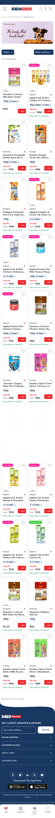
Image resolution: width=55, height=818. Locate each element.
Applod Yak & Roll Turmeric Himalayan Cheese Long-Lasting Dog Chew (14, 270)
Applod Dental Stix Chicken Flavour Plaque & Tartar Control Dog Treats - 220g (14, 327)
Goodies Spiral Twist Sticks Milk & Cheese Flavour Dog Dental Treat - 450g (14, 445)
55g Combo (35, 105)
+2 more (13, 162)
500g (32, 162)
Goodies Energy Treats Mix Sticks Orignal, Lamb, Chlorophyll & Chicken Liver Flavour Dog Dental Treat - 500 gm (40, 156)
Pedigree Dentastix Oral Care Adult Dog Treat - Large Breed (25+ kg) (14, 213)
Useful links (8, 753)
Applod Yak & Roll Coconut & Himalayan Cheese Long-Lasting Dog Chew (39, 556)
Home (4, 17)
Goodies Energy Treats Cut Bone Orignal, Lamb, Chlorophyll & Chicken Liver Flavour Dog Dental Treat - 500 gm (40, 445)
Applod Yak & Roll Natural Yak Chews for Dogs (13, 556)
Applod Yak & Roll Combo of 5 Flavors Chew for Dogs (39, 99)
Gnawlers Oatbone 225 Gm (39, 613)
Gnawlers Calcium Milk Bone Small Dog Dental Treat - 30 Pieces (13, 95)
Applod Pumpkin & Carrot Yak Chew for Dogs (40, 213)
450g (32, 390)
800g (6, 619)
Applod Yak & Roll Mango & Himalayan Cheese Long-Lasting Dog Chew (14, 499)
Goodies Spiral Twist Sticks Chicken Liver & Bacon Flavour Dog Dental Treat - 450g (40, 385)
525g (6, 390)
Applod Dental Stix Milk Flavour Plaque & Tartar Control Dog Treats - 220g (40, 270)
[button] (6, 8)
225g (32, 619)
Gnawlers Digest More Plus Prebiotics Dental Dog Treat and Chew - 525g (14, 385)
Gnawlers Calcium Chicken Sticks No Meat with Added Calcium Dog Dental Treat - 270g (40, 327)
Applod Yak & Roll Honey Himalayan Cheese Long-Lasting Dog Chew (39, 499)
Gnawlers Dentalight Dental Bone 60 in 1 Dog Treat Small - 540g (14, 156)
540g (6, 162)
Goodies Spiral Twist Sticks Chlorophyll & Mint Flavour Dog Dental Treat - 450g (40, 670)
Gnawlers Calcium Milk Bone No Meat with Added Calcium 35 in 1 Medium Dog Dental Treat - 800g (14, 613)
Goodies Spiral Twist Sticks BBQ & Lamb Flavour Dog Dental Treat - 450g (14, 670)
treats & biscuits (15, 17)
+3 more (13, 101)
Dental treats (28, 17)
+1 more (45, 105)
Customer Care (9, 761)
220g (32, 276)
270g (6, 101)
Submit (46, 729)
